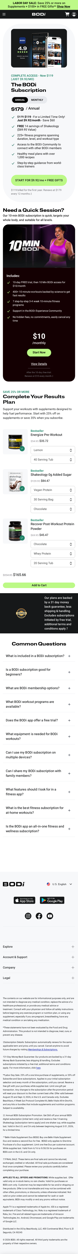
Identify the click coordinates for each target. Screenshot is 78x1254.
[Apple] (24, 900)
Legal (6, 978)
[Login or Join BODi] (74, 14)
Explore (8, 947)
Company (9, 967)
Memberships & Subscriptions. (43, 1049)
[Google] (52, 900)
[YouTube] (50, 916)
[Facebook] (39, 916)
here (38, 1067)
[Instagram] (28, 916)
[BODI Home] (39, 14)
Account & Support (15, 957)
